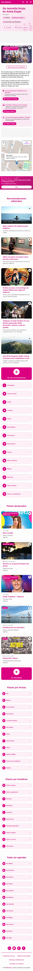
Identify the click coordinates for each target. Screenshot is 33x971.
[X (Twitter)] (23, 948)
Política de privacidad (23, 956)
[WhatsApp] (9, 948)
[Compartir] (27, 2)
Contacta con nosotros (16, 963)
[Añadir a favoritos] (29, 47)
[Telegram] (14, 948)
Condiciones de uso (9, 956)
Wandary (9, 967)
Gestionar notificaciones (16, 960)
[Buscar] (23, 2)
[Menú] (31, 2)
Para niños (6, 61)
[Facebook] (19, 948)
